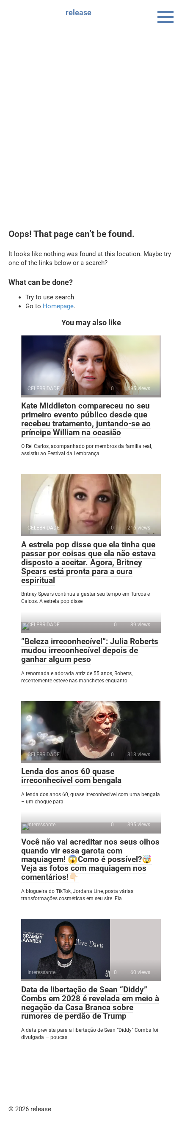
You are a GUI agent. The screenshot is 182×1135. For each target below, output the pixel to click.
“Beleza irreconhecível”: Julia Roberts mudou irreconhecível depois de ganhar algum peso (89, 650)
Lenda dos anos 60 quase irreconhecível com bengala (71, 775)
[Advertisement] (91, 133)
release (78, 12)
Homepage (58, 306)
